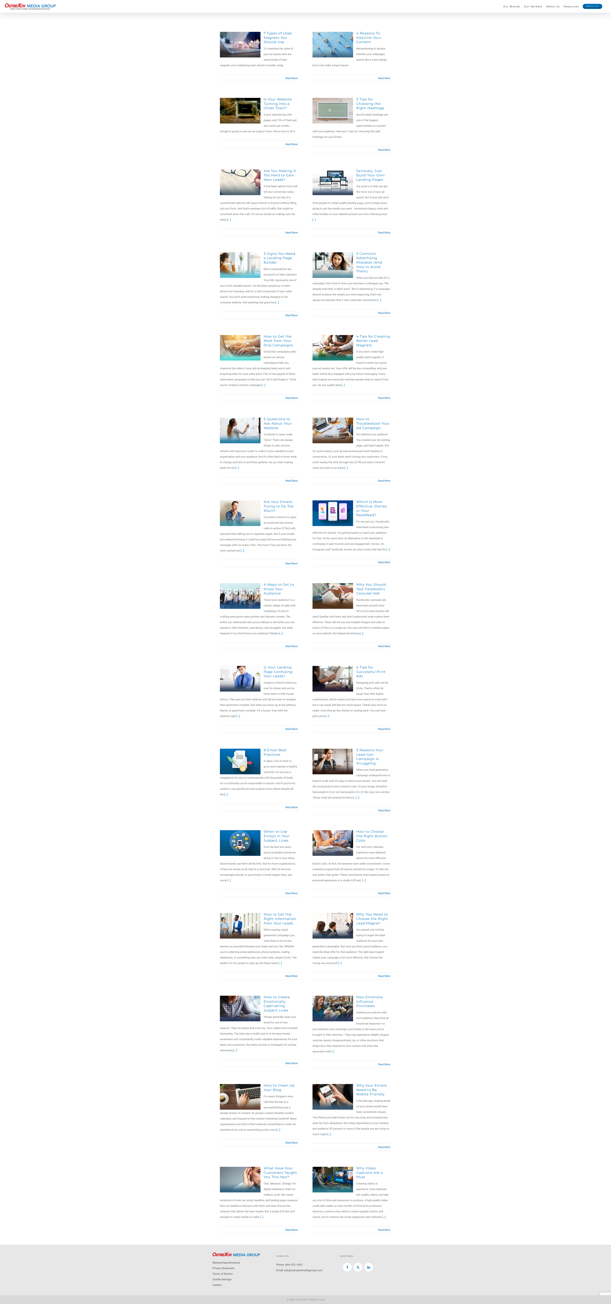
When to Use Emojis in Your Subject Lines (277, 835)
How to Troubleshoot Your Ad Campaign (373, 423)
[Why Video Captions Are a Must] (333, 1169)
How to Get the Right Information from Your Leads (280, 918)
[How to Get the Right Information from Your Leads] (240, 915)
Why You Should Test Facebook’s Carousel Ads (371, 588)
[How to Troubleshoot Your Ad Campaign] (333, 420)
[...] (229, 219)
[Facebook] (347, 1267)
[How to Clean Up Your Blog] (240, 1086)
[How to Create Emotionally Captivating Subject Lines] (240, 998)
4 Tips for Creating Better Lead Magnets (373, 340)
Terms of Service (222, 1273)
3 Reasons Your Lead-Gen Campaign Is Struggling (370, 756)
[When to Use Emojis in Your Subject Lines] (240, 832)
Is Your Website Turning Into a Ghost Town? (278, 103)
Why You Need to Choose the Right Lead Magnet (372, 918)
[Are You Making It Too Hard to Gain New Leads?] (240, 172)
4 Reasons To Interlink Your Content (368, 37)
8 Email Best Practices (275, 752)
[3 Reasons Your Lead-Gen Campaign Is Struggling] (333, 751)
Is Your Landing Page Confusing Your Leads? (278, 671)
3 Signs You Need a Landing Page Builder (279, 257)
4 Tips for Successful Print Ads (371, 671)
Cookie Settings (222, 1279)
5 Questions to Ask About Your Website (278, 423)
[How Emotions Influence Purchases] (333, 998)
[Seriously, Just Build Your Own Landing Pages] (333, 172)
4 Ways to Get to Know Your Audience (279, 588)
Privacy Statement (223, 1268)
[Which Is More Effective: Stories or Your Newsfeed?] (333, 503)
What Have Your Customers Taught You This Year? (280, 1172)
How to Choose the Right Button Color (372, 835)
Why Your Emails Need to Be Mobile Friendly (371, 1089)
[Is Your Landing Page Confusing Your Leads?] (240, 668)
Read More (291, 78)
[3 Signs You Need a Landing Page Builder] (240, 255)
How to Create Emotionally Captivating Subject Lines (277, 1003)
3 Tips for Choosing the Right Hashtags (370, 103)
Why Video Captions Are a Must (369, 1172)
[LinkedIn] (368, 1267)
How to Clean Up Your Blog (279, 1087)
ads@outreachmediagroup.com (303, 1270)
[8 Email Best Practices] (240, 751)
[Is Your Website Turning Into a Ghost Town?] (240, 100)
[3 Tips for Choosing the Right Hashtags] (333, 100)
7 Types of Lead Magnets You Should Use (278, 37)
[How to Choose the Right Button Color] (333, 832)
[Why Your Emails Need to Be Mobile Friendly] (333, 1086)
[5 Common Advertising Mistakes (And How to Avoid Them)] (333, 255)
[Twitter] (358, 1267)
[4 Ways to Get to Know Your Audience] (240, 585)
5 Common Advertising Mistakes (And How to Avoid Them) (369, 262)
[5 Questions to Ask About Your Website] (240, 420)
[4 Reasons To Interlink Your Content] (333, 34)
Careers (217, 1284)
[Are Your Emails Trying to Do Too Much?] (240, 503)
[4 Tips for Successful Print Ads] (333, 668)
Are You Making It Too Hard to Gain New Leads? (280, 175)
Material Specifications (226, 1262)
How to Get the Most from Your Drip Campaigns (278, 340)
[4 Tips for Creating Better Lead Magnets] (333, 337)
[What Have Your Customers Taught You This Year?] (240, 1169)
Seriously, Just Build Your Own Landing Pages (370, 175)
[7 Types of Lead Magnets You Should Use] (240, 34)
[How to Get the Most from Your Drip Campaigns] (240, 337)
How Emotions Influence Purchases (369, 1001)
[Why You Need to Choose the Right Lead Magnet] (333, 915)
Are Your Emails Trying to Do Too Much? (279, 506)
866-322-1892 (294, 1264)
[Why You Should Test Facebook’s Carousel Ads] (333, 585)
